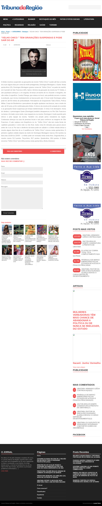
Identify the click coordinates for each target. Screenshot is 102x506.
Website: (3, 180)
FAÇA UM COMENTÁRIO (14, 151)
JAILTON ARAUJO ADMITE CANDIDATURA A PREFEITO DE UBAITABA (87, 244)
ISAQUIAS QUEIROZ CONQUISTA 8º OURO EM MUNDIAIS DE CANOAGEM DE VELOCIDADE (86, 462)
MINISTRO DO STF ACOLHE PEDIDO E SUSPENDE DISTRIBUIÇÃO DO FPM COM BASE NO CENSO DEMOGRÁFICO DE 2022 (50, 466)
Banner (31, 19)
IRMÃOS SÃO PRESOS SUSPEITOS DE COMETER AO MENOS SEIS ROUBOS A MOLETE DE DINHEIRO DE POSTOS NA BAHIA (85, 475)
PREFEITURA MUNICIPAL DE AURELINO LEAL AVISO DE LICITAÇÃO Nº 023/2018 (51, 476)
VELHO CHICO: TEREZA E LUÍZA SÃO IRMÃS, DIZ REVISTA (6, 258)
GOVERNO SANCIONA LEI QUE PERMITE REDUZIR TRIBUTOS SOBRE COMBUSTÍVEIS (86, 468)
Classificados (41, 491)
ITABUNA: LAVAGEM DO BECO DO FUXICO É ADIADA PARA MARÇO (42, 238)
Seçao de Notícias (81, 122)
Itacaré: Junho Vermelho (87, 363)
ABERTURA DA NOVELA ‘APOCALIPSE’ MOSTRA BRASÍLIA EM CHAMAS (18, 238)
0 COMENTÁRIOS (55, 151)
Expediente (40, 494)
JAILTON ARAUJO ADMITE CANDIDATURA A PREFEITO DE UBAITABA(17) (87, 405)
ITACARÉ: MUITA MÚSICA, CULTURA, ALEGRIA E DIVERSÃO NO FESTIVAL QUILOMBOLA (29, 260)
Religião (31, 25)
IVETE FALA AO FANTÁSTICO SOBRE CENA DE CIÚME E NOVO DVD (18, 258)
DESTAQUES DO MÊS (47, 19)
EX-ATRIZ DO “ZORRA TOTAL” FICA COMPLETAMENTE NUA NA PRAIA (86, 253)
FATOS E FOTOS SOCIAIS (70, 19)
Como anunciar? (42, 488)
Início (3, 31)
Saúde (42, 25)
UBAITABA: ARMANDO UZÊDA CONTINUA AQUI (91, 236)
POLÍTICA (7, 25)
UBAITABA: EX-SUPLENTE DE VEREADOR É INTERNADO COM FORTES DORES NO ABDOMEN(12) (86, 425)
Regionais (19, 25)
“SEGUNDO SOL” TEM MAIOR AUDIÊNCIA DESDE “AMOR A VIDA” (41, 258)
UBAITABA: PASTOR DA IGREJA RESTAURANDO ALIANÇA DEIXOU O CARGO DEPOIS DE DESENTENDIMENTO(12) (85, 415)
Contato (39, 498)
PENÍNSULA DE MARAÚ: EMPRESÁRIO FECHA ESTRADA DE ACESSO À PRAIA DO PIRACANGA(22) (84, 397)
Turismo (53, 25)
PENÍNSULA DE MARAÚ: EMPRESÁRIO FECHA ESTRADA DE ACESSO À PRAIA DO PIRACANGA (86, 262)
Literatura (89, 19)
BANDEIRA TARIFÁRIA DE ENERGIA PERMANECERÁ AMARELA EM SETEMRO (86, 481)
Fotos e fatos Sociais (82, 125)
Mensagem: (4, 186)
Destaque (25, 31)
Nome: (3, 166)
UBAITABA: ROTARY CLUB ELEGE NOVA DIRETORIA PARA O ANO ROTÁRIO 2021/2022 (51, 481)
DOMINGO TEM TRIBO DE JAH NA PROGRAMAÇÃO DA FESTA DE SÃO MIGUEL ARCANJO (53, 238)
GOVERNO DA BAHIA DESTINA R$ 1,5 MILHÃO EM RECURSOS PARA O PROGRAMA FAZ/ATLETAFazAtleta (51, 460)
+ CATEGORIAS (18, 19)
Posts (8, 31)
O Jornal (39, 485)
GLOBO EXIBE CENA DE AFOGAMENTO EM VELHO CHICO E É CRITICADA (30, 238)
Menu (5, 19)
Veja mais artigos (79, 367)
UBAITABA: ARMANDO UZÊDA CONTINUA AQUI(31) (88, 389)
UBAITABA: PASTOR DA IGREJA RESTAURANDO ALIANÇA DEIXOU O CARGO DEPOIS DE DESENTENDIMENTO (86, 272)
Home (39, 455)
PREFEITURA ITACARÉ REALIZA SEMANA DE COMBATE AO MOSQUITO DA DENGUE (51, 471)
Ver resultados (87, 129)
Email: (3, 173)
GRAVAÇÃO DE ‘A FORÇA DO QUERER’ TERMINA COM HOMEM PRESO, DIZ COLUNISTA (7, 239)
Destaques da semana (83, 123)
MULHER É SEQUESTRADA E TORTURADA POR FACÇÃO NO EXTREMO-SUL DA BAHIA (86, 456)
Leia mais (4, 471)
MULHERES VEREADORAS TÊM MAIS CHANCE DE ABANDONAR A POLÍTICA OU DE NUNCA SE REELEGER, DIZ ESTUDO (86, 320)
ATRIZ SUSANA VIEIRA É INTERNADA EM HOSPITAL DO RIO (53, 258)
